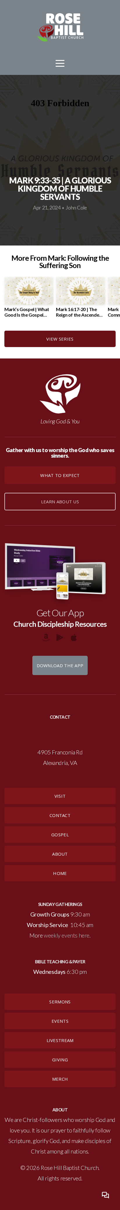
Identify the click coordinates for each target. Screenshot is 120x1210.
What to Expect (60, 475)
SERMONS (59, 1002)
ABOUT (60, 854)
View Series (59, 339)
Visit (60, 796)
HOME (60, 873)
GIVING (60, 1060)
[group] (29, 299)
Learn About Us (60, 501)
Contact (60, 815)
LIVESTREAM (60, 1040)
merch (60, 1079)
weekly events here (66, 935)
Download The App (60, 665)
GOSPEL (60, 834)
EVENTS (60, 1021)
